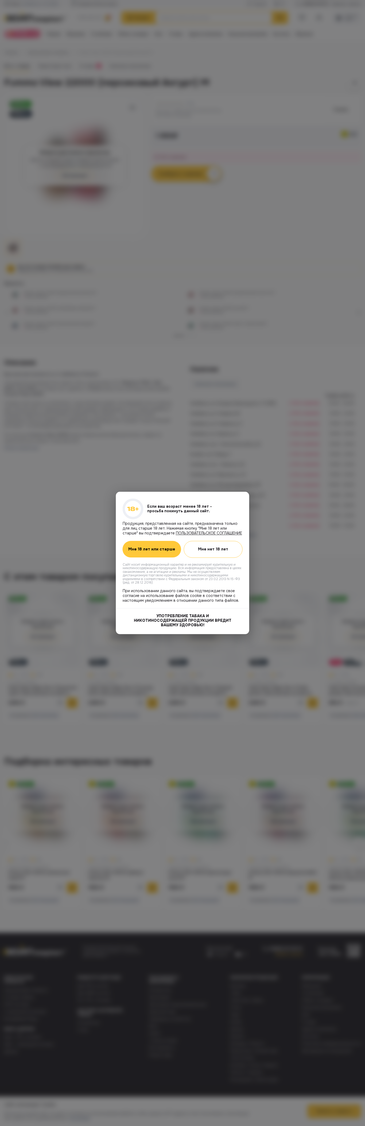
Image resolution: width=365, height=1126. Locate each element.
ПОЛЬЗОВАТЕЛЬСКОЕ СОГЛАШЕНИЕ (209, 533)
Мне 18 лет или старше (151, 549)
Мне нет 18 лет (213, 549)
